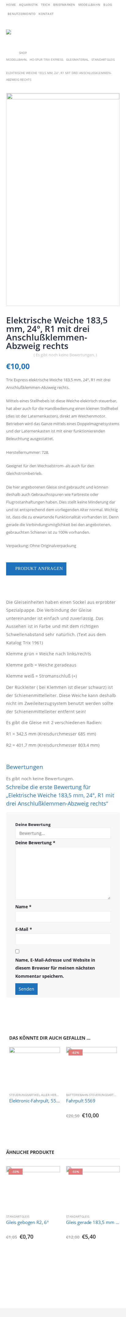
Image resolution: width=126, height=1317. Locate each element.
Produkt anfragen (39, 568)
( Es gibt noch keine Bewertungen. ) (65, 355)
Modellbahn (89, 4)
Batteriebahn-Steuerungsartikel (93, 1095)
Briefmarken (64, 4)
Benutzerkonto (21, 14)
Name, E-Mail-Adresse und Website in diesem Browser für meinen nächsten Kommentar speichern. (55, 968)
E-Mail (23, 929)
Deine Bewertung (32, 824)
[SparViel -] (16, 32)
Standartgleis (17, 1216)
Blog (107, 4)
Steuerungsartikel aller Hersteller (38, 1095)
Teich (45, 4)
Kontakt (46, 14)
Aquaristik (28, 4)
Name (23, 906)
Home (11, 4)
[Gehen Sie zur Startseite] (8, 52)
